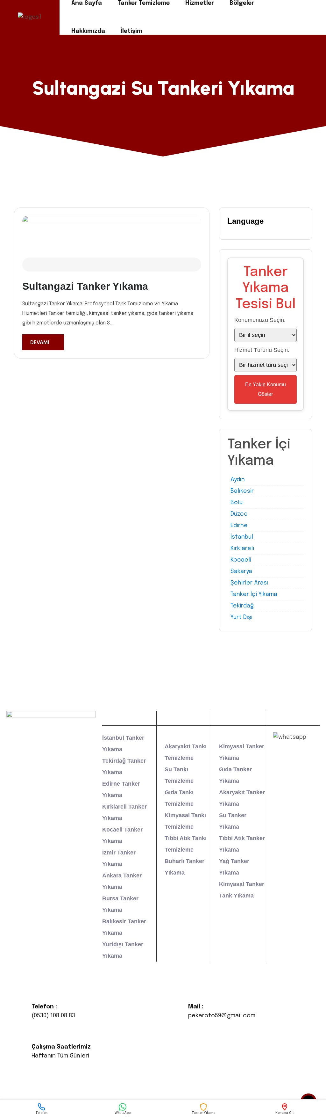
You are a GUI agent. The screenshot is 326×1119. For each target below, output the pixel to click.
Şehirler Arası (249, 583)
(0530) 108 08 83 (53, 1016)
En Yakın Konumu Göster (265, 389)
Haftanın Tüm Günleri (60, 1056)
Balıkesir (242, 491)
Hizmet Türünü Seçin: (261, 350)
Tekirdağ (242, 606)
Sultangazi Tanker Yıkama (85, 286)
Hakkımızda (88, 31)
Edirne (239, 525)
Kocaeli (240, 560)
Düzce (239, 514)
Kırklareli (242, 548)
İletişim (131, 31)
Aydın (237, 480)
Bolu (236, 502)
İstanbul (241, 537)
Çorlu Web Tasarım (245, 1085)
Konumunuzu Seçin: (260, 320)
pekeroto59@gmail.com (221, 1016)
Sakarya (241, 571)
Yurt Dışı (241, 617)
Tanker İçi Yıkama (253, 594)
